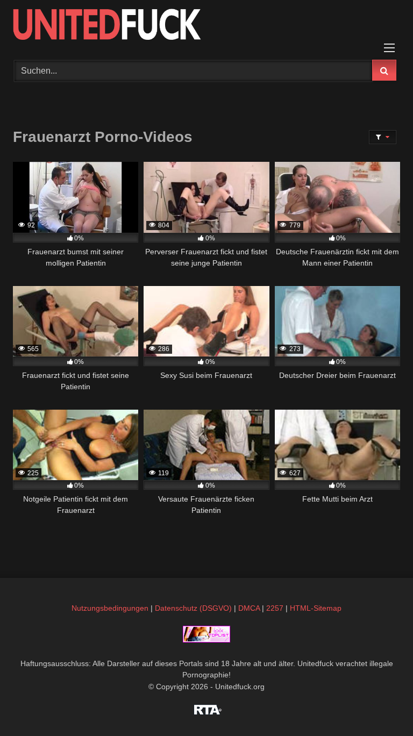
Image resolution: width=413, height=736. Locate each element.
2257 (274, 608)
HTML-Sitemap (315, 608)
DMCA (249, 608)
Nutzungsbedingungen (110, 608)
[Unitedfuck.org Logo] (206, 26)
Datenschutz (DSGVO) (193, 608)
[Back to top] (379, 704)
